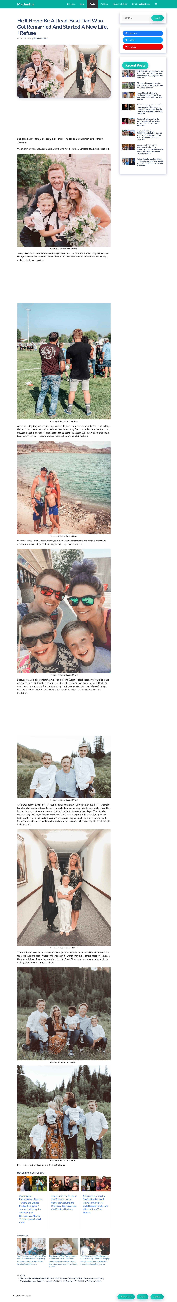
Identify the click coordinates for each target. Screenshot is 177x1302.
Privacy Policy (126, 1297)
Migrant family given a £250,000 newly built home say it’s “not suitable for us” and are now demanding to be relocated (150, 135)
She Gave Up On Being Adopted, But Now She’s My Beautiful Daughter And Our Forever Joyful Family (62, 1278)
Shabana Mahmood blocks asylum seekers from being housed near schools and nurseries (148, 122)
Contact (157, 1297)
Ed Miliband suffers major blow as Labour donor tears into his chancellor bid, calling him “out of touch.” (150, 74)
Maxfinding (25, 4)
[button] (156, 4)
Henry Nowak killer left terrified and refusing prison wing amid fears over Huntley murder (149, 96)
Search (157, 18)
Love (82, 4)
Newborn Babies (120, 4)
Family (92, 4)
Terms (142, 1297)
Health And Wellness (141, 4)
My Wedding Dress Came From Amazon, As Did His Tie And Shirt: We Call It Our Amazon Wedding (60, 1281)
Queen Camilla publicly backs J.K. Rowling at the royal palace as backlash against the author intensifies (150, 162)
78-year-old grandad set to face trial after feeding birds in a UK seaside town (150, 85)
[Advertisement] (63, 119)
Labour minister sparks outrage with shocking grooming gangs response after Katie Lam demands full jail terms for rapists (150, 149)
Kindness (71, 4)
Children (104, 4)
